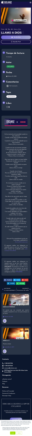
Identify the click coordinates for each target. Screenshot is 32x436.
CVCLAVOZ (10, 66)
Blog (9, 29)
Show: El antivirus (11, 96)
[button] (8, 280)
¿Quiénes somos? (7, 379)
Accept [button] (12, 433)
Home (2, 29)
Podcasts (4, 381)
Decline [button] (19, 433)
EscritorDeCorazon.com (21, 242)
